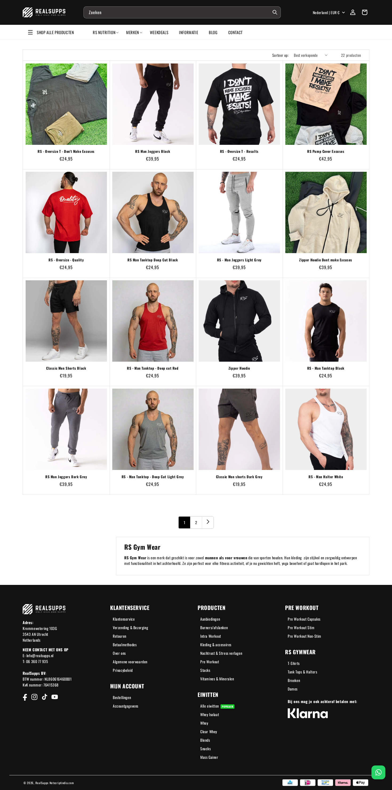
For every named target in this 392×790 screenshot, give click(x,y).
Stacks (205, 670)
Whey (204, 723)
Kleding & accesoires (215, 644)
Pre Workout (209, 661)
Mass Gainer (209, 757)
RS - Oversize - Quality (66, 260)
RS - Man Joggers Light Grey (239, 260)
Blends (205, 740)
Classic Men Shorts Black (66, 368)
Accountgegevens (125, 706)
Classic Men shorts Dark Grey (239, 476)
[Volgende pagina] (207, 522)
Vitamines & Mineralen (217, 678)
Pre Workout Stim (301, 627)
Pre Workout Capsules (304, 619)
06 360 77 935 (37, 661)
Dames (293, 689)
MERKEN (132, 32)
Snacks (205, 748)
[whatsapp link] (378, 772)
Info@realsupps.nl (40, 655)
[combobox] (182, 12)
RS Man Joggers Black (152, 151)
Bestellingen (122, 697)
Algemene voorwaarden (130, 661)
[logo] (44, 12)
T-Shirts (294, 663)
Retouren (119, 636)
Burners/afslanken (214, 627)
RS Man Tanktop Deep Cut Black (152, 260)
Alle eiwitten (216, 706)
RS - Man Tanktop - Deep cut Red (153, 368)
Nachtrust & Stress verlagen (221, 653)
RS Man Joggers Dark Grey (66, 476)
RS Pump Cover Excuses (326, 151)
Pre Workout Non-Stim (304, 636)
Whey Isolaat (209, 714)
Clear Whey (208, 731)
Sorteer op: (280, 55)
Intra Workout (210, 636)
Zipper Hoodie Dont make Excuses (325, 260)
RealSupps (42, 783)
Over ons (119, 653)
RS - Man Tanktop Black (326, 368)
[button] (364, 12)
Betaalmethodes (125, 644)
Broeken (294, 680)
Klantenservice (124, 619)
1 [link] (184, 522)
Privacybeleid (123, 670)
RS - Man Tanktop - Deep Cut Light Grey (153, 476)
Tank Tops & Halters (302, 672)
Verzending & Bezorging (130, 627)
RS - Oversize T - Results (239, 151)
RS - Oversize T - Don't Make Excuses (66, 151)
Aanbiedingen (210, 619)
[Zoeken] (275, 12)
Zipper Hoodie (239, 368)
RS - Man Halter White (326, 476)
